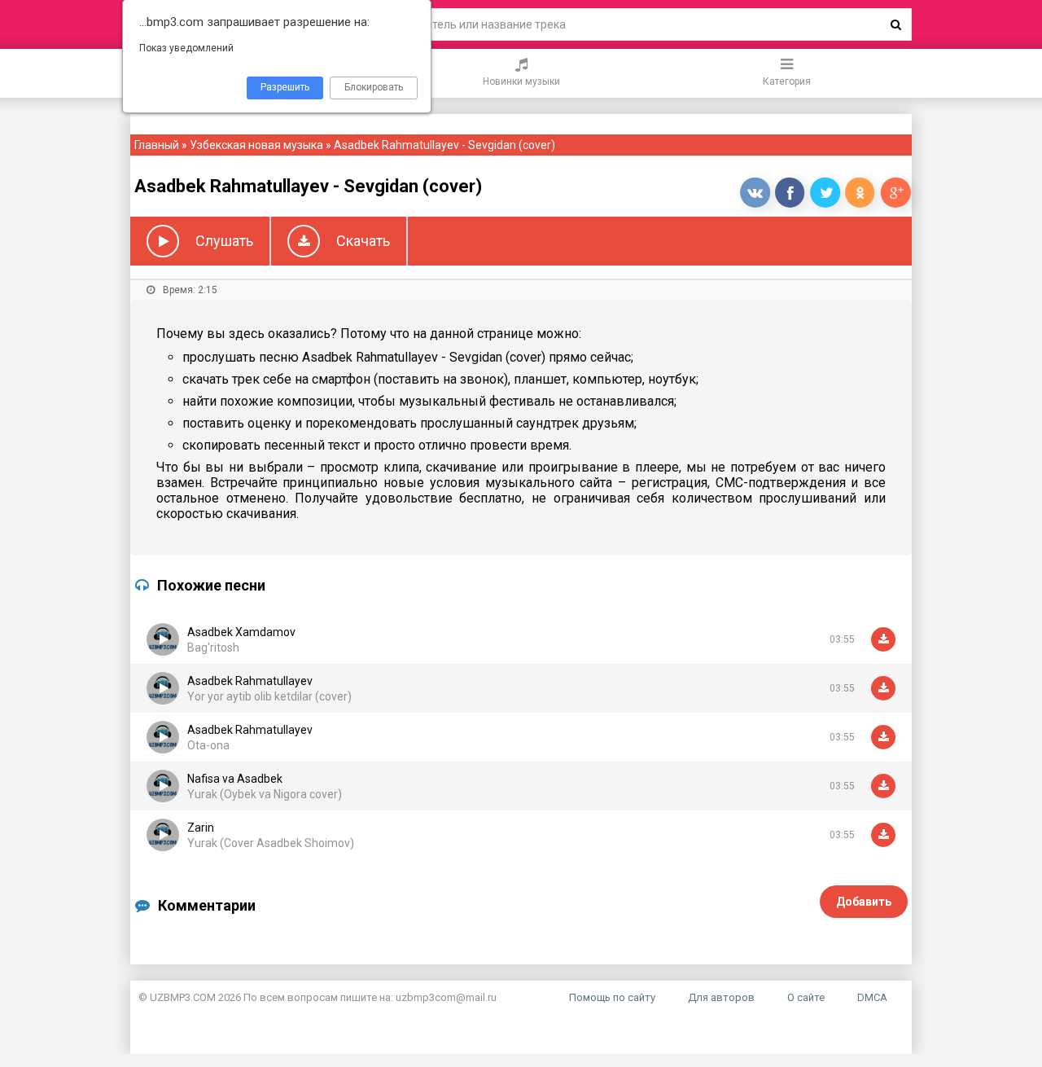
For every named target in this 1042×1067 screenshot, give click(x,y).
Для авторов (721, 997)
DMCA (872, 997)
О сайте (806, 997)
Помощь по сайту (612, 997)
